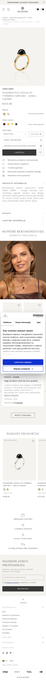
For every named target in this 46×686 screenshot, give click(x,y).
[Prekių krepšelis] (41, 9)
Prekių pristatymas (9, 619)
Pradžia (5, 18)
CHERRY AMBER (8, 88)
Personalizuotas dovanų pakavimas (20, 146)
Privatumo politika (9, 622)
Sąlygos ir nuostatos (10, 626)
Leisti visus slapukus (23, 362)
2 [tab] (18, 80)
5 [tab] (24, 80)
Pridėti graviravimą (12, 140)
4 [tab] (22, 80)
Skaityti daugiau (11, 395)
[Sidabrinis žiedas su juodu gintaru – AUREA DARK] (42, 489)
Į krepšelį (19, 152)
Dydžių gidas (35, 134)
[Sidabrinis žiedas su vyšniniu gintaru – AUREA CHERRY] (4, 489)
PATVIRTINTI (23, 589)
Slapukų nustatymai (22, 369)
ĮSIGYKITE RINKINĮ (23, 276)
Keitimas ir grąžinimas (11, 615)
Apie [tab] (39, 322)
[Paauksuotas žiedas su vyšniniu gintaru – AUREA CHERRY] (7, 489)
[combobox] (15, 134)
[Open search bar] (8, 9)
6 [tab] (26, 80)
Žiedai (29, 18)
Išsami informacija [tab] (23, 322)
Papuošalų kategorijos (18, 18)
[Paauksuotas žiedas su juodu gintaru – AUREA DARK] (39, 489)
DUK (4, 612)
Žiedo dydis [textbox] (8, 134)
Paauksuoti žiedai (8, 20)
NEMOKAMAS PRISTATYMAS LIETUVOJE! (23, 2)
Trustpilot (18, 403)
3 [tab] (20, 80)
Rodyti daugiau (23, 415)
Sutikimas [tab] (7, 322)
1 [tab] (16, 80)
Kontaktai (6, 633)
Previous (1, 391)
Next (45, 391)
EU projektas (7, 629)
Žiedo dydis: (7, 130)
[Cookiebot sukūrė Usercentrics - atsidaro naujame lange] (33, 315)
